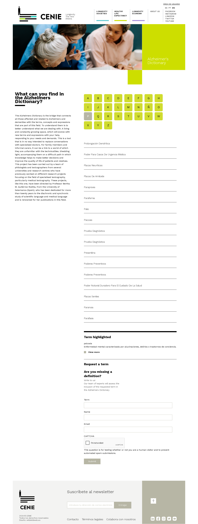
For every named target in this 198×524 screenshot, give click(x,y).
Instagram (170, 14)
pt (170, 8)
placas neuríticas (93, 165)
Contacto (73, 519)
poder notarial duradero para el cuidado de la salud (113, 285)
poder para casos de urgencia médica (105, 154)
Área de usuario (171, 4)
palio (86, 209)
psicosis (88, 220)
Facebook (170, 11)
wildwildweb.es (33, 520)
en (173, 8)
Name (87, 412)
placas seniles (91, 296)
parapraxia (89, 187)
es (166, 8)
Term (86, 399)
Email (87, 424)
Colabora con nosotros (121, 519)
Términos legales (92, 519)
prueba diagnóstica (94, 230)
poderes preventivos (95, 263)
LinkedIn (169, 16)
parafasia (88, 318)
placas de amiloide (94, 176)
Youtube (169, 21)
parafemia (89, 198)
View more (94, 352)
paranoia (88, 307)
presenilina (89, 252)
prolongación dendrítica (97, 143)
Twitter (169, 19)
